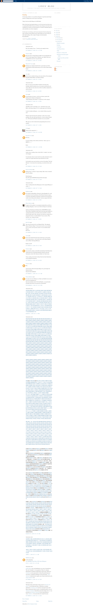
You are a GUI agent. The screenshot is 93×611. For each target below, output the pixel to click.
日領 (44, 293)
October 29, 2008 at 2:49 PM (33, 200)
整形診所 (46, 442)
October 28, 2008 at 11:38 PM (34, 147)
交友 (41, 383)
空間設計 (46, 530)
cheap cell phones (29, 577)
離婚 (50, 310)
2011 (57, 30)
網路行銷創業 (36, 403)
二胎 (31, 421)
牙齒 (49, 405)
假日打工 (42, 296)
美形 (47, 439)
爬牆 (32, 311)
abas (27, 74)
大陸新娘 (36, 389)
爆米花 (43, 307)
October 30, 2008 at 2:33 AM (34, 232)
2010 (57, 32)
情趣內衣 (48, 324)
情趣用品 (49, 318)
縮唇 (42, 497)
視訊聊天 (33, 397)
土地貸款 (40, 392)
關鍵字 (34, 394)
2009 (57, 34)
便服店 (45, 290)
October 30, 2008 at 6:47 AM (34, 245)
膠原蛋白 (41, 406)
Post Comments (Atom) (32, 604)
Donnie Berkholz (29, 276)
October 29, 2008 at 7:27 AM (34, 188)
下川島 (38, 382)
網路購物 (33, 382)
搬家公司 (34, 391)
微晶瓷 (32, 408)
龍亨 (47, 293)
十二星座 (40, 540)
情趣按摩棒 (30, 324)
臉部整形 (29, 438)
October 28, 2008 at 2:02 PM (33, 91)
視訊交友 (32, 398)
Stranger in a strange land (62, 52)
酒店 (32, 305)
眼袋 (47, 405)
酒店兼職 (35, 305)
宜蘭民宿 (47, 380)
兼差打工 (36, 545)
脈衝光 (39, 408)
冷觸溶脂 (31, 491)
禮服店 (31, 290)
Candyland (59, 47)
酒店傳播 (43, 301)
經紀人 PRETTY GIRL (46, 308)
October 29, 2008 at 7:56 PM (33, 219)
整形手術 (50, 441)
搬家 (37, 391)
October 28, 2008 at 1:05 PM (33, 60)
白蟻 (41, 386)
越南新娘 (44, 389)
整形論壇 (38, 442)
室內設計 (40, 530)
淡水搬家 (34, 414)
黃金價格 (43, 482)
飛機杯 (41, 324)
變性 (42, 405)
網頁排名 (40, 402)
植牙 (32, 394)
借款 (35, 421)
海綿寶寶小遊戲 (29, 539)
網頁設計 (50, 391)
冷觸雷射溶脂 (40, 489)
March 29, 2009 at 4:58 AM (33, 533)
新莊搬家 (48, 412)
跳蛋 (27, 324)
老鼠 (47, 386)
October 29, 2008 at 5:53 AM (34, 179)
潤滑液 (44, 324)
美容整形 (45, 436)
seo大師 (48, 402)
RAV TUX (28, 222)
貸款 (38, 380)
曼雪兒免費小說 (34, 540)
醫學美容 (48, 406)
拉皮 (30, 405)
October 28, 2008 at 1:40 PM (33, 70)
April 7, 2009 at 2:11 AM (32, 554)
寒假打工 (39, 304)
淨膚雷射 (46, 488)
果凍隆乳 (47, 417)
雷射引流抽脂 (32, 489)
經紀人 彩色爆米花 (37, 310)
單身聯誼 (49, 383)
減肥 (49, 386)
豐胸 (47, 486)
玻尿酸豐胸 (40, 494)
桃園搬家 (38, 414)
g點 (28, 326)
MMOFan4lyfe (29, 557)
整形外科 (37, 438)
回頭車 (49, 414)
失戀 (28, 311)
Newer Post (25, 601)
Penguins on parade (61, 43)
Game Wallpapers (43, 561)
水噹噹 (31, 380)
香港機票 (29, 383)
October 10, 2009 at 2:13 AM (34, 595)
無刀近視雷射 (43, 486)
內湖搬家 (42, 414)
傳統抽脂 (43, 491)
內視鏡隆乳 (35, 492)
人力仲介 (38, 483)
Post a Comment (26, 599)
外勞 (32, 483)
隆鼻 (40, 405)
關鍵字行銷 (31, 402)
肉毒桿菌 (29, 408)
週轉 (41, 421)
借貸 (48, 418)
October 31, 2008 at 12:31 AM (34, 273)
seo (40, 394)
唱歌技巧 (38, 477)
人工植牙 (31, 406)
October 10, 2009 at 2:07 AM (34, 579)
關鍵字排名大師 (33, 400)
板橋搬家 (42, 411)
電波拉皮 (36, 408)
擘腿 (30, 311)
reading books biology (32, 39)
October (59, 41)
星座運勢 (29, 540)
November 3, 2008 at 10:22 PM (34, 285)
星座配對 (48, 540)
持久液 (31, 326)
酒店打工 (33, 292)
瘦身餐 (47, 542)
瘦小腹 (42, 542)
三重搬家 (44, 412)
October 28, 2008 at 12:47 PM (34, 50)
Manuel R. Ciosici (29, 63)
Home (37, 601)
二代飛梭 (29, 494)
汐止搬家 (28, 412)
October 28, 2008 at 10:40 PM (34, 132)
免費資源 (44, 392)
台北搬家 (38, 411)
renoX (27, 235)
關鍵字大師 (44, 402)
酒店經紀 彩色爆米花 (37, 307)
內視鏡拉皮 (37, 486)
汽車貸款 (48, 403)
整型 (27, 380)
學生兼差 (50, 293)
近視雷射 (35, 405)
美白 (49, 497)
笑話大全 (44, 539)
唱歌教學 (31, 473)
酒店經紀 (39, 290)
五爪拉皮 (33, 486)
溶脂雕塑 (35, 491)
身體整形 (50, 439)
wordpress (29, 394)
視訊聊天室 (44, 540)
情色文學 (39, 542)
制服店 (42, 290)
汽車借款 (41, 403)
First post (58, 61)
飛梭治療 (36, 494)
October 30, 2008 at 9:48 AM (34, 260)
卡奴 (31, 293)
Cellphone (30, 593)
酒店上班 (31, 298)
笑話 (28, 543)
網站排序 (31, 403)
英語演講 (40, 409)
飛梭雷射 (33, 417)
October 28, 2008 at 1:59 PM (33, 79)
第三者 (34, 311)
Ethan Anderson (29, 203)
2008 (57, 36)
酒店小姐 (35, 290)
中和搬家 (34, 411)
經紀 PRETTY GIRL (38, 308)
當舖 (50, 418)
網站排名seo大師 (40, 400)
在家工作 (29, 388)
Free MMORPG (29, 561)
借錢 (45, 418)
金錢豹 (44, 292)
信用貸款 (43, 380)
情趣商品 (37, 321)
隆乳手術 (42, 492)
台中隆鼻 (43, 417)
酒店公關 (34, 293)
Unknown (28, 53)
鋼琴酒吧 (49, 290)
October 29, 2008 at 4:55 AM (34, 166)
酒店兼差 (29, 292)
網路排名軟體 (44, 398)
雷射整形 (33, 438)
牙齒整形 (42, 442)
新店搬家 (46, 411)
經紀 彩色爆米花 (29, 310)
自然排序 (48, 394)
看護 (44, 483)
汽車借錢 (44, 403)
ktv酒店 (28, 293)
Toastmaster (29, 411)
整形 (48, 436)
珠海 (36, 382)
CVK (27, 128)
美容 (31, 441)
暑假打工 (41, 292)
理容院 (41, 293)
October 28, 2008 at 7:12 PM (33, 125)
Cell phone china (34, 587)
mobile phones (29, 568)
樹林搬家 (40, 412)
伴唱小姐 (37, 292)
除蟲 (45, 386)
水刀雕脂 (47, 489)
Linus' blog (46, 6)
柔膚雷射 (50, 488)
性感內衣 (36, 328)
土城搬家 (50, 411)
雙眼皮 (44, 405)
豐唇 (45, 497)
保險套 (38, 324)
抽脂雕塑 (47, 491)
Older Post (50, 601)
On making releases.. (61, 48)
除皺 (51, 494)
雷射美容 (37, 406)
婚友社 (34, 383)
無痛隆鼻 (29, 492)
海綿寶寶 (35, 539)
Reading (58, 45)
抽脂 (32, 405)
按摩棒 (50, 323)
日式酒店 (48, 292)
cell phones (28, 573)
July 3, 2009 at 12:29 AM (32, 563)
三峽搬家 (36, 412)
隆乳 (38, 405)
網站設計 (35, 543)
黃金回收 (36, 482)
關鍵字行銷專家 (47, 400)
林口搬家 (30, 414)
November (59, 39)
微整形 (40, 438)
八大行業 (38, 296)
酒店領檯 (44, 295)
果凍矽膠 (38, 488)
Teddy (58, 50)
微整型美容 (39, 539)
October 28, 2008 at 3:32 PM (33, 101)
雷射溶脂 (29, 417)
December (59, 37)
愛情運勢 (31, 542)
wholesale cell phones (30, 590)
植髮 (34, 406)
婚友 (32, 383)
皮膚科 (44, 406)
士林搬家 (46, 414)
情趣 (27, 318)
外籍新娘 (30, 391)
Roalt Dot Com (29, 135)
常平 (41, 382)
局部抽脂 (39, 491)
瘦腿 (45, 542)
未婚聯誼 (29, 382)
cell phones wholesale (35, 592)
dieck (27, 94)
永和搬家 (32, 412)
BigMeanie (28, 191)
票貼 (27, 421)
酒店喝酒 (28, 290)
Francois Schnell (29, 169)
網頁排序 (36, 402)
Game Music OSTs (35, 561)
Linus (56, 68)
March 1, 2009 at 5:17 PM (33, 313)
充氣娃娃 (35, 324)
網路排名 (44, 394)
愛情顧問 (47, 310)
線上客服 (46, 391)
